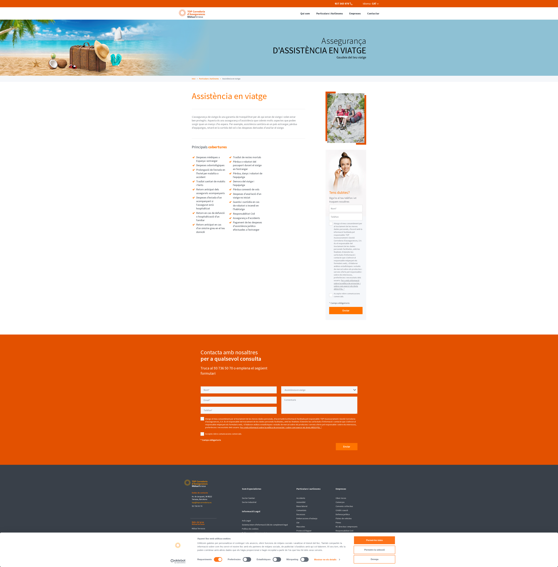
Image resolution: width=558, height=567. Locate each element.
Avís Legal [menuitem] (246, 520)
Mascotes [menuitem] (300, 526)
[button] (370, 3)
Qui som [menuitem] (305, 13)
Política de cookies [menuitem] (250, 528)
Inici (193, 78)
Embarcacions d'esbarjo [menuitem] (306, 518)
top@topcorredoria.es (202, 502)
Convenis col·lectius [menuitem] (344, 506)
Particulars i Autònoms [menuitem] (329, 13)
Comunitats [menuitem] (301, 510)
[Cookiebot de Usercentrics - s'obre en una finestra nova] (178, 561)
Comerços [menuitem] (340, 502)
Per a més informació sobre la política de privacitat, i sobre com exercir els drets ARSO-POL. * (347, 284)
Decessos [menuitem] (300, 514)
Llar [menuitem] (297, 522)
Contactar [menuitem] (373, 13)
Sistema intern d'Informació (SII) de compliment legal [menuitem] (265, 524)
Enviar (346, 310)
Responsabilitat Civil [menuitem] (344, 530)
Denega (374, 559)
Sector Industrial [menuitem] (249, 502)
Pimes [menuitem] (338, 522)
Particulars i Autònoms (209, 78)
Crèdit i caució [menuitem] (342, 510)
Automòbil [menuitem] (300, 502)
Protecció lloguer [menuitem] (304, 530)
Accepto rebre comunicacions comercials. (347, 295)
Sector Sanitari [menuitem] (248, 498)
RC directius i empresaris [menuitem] (346, 526)
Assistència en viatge (231, 78)
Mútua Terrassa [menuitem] (198, 528)
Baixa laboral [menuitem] (301, 506)
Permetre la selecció (374, 550)
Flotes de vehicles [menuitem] (344, 518)
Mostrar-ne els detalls (325, 559)
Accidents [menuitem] (300, 498)
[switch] (247, 559)
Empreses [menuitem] (355, 13)
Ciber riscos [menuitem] (341, 498)
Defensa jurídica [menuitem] (343, 514)
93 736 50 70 (197, 506)
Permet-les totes (374, 540)
